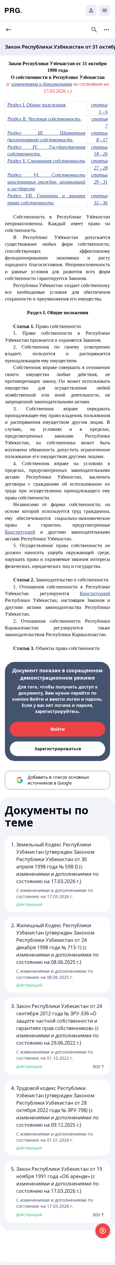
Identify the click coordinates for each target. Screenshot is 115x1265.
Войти (58, 729)
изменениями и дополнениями (41, 84)
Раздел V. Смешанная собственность (46, 160)
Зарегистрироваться (57, 749)
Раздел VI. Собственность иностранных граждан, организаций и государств (46, 181)
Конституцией (20, 532)
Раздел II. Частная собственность (44, 118)
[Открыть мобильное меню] (104, 10)
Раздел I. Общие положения (37, 104)
